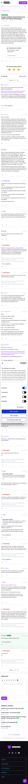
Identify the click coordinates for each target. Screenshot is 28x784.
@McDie (3, 249)
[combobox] (14, 6)
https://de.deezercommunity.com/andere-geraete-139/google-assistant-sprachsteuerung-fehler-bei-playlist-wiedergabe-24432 (13, 353)
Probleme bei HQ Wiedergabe (8, 722)
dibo (4, 582)
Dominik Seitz (6, 180)
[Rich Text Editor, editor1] (14, 689)
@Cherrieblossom (8, 347)
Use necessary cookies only (14, 419)
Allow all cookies (14, 411)
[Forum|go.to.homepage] (7, 3)
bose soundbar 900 (6, 726)
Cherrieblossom (6, 311)
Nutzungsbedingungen (8, 738)
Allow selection (14, 415)
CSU (4, 211)
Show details (20, 407)
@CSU (13, 247)
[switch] (24, 392)
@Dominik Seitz (7, 275)
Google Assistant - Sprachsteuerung (9, 712)
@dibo (5, 438)
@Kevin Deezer (5, 97)
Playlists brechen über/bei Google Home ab (11, 708)
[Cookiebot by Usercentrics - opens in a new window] (20, 363)
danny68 (5, 114)
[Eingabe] (2, 6)
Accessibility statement (20, 738)
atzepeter (5, 293)
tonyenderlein (6, 25)
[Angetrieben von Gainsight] (14, 735)
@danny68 (18, 247)
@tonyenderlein (7, 247)
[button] (1, 3)
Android (3, 720)
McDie (4, 149)
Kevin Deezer (6, 245)
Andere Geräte (5, 10)
